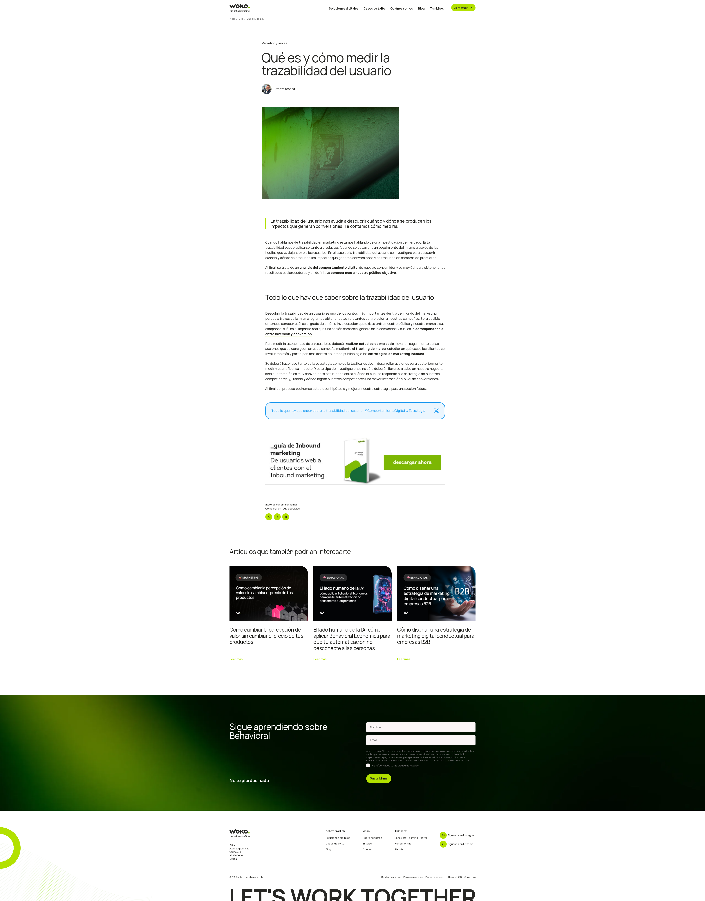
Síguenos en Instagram (462, 835)
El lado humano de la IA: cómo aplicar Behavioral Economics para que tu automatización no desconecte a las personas (351, 639)
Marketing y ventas (274, 43)
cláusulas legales (408, 765)
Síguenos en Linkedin (460, 844)
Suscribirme (379, 778)
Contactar (463, 8)
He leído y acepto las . (395, 765)
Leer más (236, 659)
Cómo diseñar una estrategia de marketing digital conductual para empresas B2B (435, 635)
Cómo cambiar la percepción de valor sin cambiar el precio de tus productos (266, 635)
